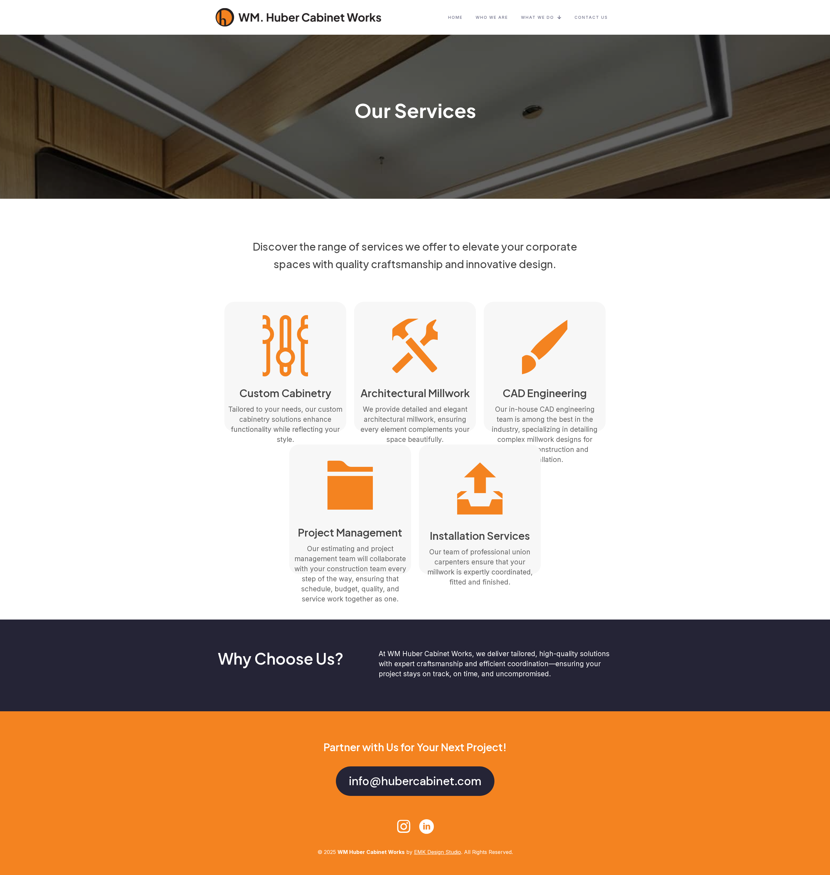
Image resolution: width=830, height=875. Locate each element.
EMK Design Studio (437, 852)
